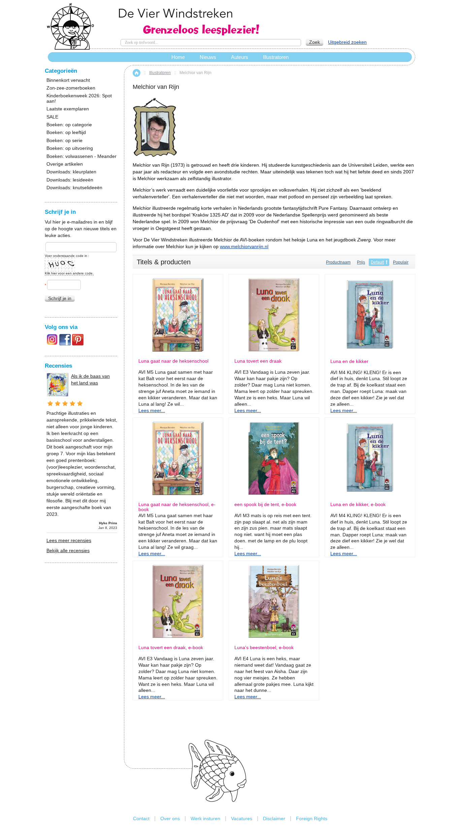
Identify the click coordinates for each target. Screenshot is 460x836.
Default (377, 262)
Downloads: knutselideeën (74, 187)
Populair (400, 262)
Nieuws (208, 57)
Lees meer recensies (68, 540)
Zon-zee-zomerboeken (70, 88)
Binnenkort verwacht (68, 80)
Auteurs (239, 57)
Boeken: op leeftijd (66, 132)
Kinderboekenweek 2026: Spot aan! (79, 98)
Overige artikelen (64, 164)
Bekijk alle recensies (68, 550)
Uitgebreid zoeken (347, 42)
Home (136, 73)
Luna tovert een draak (258, 361)
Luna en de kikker (349, 361)
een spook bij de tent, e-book (265, 504)
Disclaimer (274, 818)
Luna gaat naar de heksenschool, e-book (177, 507)
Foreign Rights (311, 818)
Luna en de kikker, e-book (358, 504)
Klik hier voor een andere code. (69, 273)
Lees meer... (151, 410)
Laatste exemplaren (67, 108)
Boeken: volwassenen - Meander (81, 156)
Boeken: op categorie (69, 124)
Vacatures (241, 818)
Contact (141, 818)
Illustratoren (160, 72)
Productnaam (338, 262)
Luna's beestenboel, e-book (264, 647)
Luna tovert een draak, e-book (170, 647)
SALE (52, 117)
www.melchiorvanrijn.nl (244, 246)
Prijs (361, 262)
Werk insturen (205, 818)
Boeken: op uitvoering (69, 148)
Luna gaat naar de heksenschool (173, 361)
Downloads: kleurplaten (71, 171)
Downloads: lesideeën (69, 179)
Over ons (170, 818)
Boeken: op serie (64, 140)
